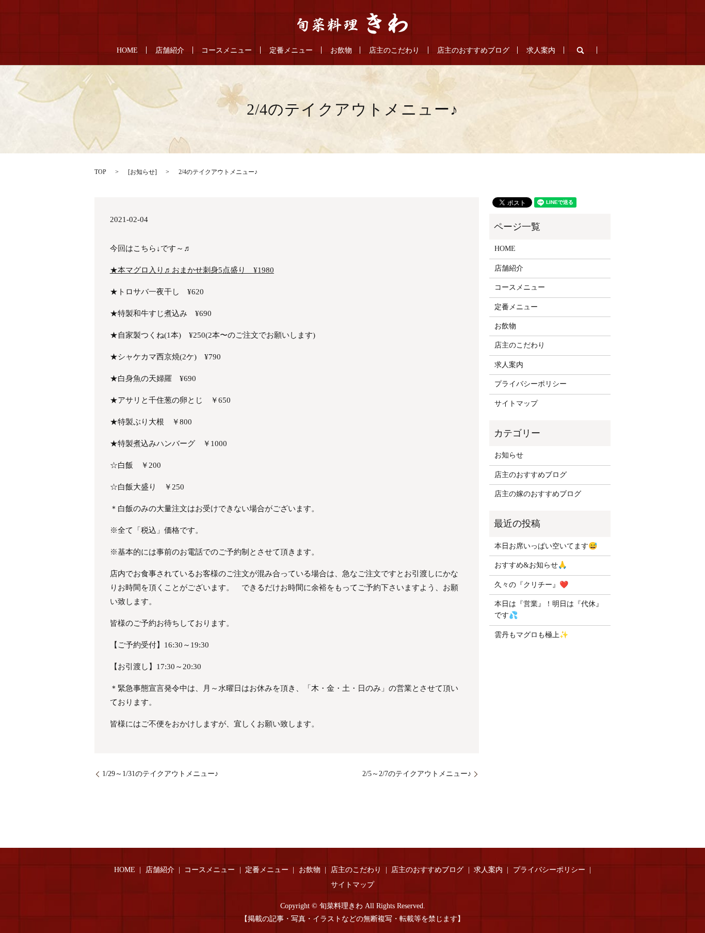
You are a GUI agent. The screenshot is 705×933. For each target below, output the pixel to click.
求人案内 (540, 50)
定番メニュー (291, 50)
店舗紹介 (169, 50)
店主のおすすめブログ (473, 50)
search (580, 50)
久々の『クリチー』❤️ (531, 585)
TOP (100, 172)
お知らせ (142, 172)
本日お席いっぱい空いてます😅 (545, 546)
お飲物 (341, 50)
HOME (127, 50)
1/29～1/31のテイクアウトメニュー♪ (160, 774)
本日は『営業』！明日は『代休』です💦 (548, 609)
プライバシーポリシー (530, 384)
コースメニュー (226, 50)
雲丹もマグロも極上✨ (531, 635)
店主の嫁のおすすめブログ (537, 494)
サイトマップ (516, 403)
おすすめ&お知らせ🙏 (530, 565)
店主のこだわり (394, 50)
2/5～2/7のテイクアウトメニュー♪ (416, 774)
